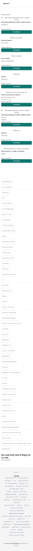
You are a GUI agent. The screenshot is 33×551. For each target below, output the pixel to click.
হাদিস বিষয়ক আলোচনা (6, 449)
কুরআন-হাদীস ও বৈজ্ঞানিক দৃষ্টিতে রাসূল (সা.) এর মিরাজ (11, 323)
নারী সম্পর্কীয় (4, 383)
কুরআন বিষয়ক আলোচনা (6, 252)
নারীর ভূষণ (4, 416)
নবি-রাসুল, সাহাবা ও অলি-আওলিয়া (8, 241)
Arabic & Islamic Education (9, 318)
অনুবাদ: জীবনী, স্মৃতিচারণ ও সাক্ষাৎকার (8, 230)
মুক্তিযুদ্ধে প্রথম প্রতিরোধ (6, 290)
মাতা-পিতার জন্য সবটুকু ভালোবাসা (8, 225)
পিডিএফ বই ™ (16, 472)
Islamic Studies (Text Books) (9, 361)
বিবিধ (3, 198)
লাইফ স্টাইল (4, 301)
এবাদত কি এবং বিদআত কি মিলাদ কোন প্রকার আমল (10, 95)
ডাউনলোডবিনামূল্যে (16, 32)
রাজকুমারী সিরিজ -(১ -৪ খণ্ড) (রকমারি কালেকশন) (11, 372)
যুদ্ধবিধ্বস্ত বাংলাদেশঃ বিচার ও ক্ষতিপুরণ (9, 394)
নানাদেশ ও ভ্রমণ (5, 334)
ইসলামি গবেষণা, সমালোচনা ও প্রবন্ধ (8, 274)
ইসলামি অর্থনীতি (5, 329)
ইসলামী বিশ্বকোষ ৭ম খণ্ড (6, 345)
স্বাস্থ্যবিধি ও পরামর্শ (5, 339)
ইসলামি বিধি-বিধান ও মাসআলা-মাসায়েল (9, 389)
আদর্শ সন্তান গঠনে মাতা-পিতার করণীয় (8, 421)
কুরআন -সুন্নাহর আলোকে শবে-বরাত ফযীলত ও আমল (11, 432)
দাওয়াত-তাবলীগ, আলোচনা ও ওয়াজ (8, 410)
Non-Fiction (5, 367)
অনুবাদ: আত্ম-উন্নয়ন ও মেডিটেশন (8, 258)
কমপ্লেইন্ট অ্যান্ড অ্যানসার (6, 399)
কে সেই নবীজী (4, 378)
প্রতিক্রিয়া (16, 545)
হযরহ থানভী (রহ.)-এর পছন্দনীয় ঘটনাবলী (9, 312)
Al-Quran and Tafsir (7, 247)
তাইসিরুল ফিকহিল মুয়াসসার (7, 181)
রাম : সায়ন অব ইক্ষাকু (6, 438)
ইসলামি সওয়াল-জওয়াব (6, 405)
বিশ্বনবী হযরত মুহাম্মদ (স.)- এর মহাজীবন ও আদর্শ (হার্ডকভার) (12, 151)
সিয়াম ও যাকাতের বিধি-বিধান (7, 187)
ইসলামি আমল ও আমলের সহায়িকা (8, 307)
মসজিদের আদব (4, 133)
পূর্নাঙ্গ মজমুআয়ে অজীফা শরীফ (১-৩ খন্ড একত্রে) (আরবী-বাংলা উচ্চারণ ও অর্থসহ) (16, 443)
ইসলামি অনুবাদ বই (5, 192)
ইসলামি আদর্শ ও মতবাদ (6, 214)
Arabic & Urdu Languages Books (10, 427)
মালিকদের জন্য (25, 543)
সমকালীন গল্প (4, 296)
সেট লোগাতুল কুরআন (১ (6, 220)
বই (2, 280)
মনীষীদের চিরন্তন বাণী (6, 356)
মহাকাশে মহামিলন (5, 285)
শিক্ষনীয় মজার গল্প (5, 269)
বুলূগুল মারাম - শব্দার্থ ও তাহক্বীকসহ (8, 350)
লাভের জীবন (3, 76)
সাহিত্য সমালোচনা (5, 263)
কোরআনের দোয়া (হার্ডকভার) (6, 40)
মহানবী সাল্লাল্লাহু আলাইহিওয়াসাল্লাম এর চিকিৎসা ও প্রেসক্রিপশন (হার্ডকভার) (16, 22)
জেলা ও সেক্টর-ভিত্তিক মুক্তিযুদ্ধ (7, 209)
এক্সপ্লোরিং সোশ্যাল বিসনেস (7, 203)
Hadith (3, 236)
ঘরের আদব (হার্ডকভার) (5, 58)
